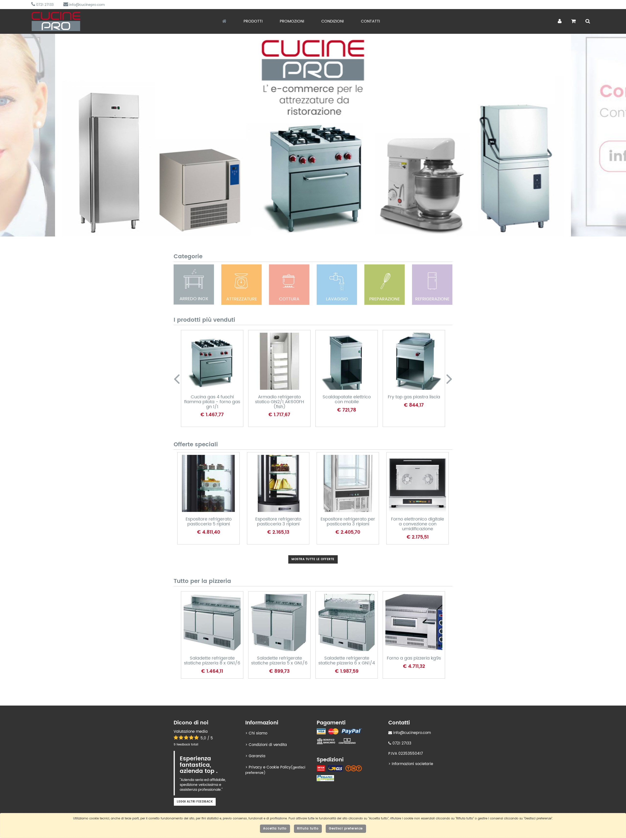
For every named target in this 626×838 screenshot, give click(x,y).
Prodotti (253, 21)
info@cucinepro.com (86, 5)
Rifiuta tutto (308, 828)
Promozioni (292, 21)
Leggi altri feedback (195, 801)
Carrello (208, 386)
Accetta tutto (275, 828)
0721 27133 (44, 5)
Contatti (370, 21)
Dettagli (207, 370)
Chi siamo (258, 733)
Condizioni (332, 21)
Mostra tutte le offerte (313, 559)
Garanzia (257, 756)
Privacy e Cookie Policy (270, 767)
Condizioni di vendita (268, 745)
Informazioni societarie (412, 764)
